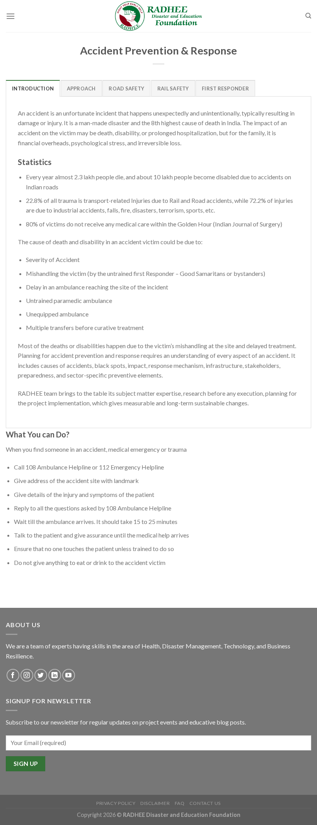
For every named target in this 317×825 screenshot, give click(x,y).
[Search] (308, 16)
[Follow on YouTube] (68, 675)
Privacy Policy (116, 803)
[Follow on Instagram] (26, 675)
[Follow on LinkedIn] (54, 675)
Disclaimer (155, 803)
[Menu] (10, 16)
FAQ (180, 803)
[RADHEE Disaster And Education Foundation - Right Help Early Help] (158, 16)
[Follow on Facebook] (13, 675)
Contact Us (205, 803)
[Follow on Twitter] (40, 675)
